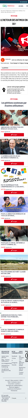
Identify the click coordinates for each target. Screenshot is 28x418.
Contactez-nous (15, 412)
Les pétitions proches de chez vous (6, 400)
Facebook (14, 386)
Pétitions (9, 10)
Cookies (17, 413)
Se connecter (23, 2)
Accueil (21, 6)
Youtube (14, 395)
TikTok (14, 388)
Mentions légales (14, 417)
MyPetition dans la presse (22, 399)
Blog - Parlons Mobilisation (5, 390)
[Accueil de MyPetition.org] (8, 6)
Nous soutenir (15, 410)
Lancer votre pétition (5, 386)
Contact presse (21, 403)
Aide (21, 410)
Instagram (14, 392)
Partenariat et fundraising (5, 396)
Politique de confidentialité (14, 415)
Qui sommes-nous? (21, 387)
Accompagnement (7, 393)
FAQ (9, 412)
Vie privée (11, 413)
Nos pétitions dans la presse (21, 393)
